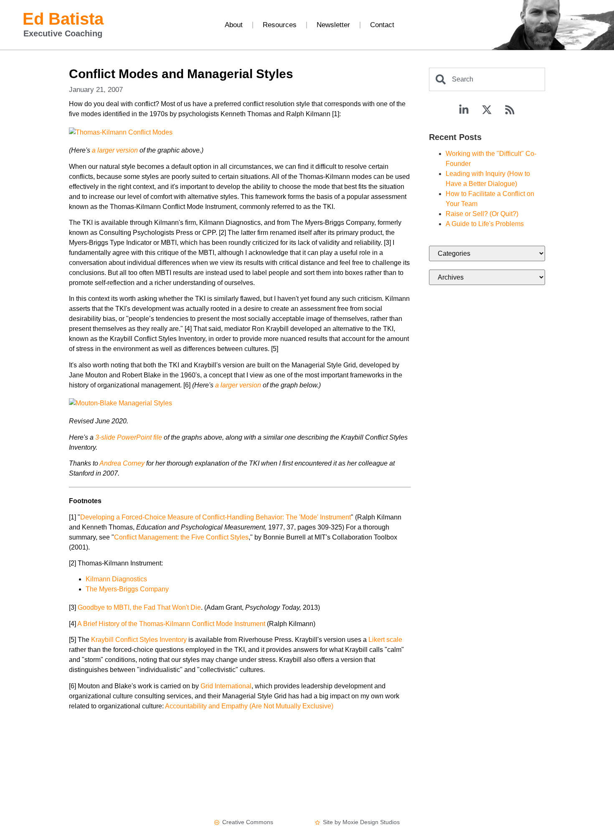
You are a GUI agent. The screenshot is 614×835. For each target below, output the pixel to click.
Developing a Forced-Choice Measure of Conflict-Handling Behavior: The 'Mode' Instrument (215, 517)
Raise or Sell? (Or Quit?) (482, 213)
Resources (280, 25)
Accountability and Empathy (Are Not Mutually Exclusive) (249, 706)
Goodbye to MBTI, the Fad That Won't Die (139, 607)
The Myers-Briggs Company (127, 589)
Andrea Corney (122, 463)
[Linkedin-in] (464, 109)
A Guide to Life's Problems (485, 223)
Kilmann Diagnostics (116, 579)
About (234, 25)
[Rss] (510, 109)
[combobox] (487, 79)
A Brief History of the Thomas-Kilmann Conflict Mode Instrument (171, 623)
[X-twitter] (487, 109)
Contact (382, 25)
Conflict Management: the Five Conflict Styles (181, 537)
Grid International (225, 686)
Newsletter (333, 25)
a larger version (115, 150)
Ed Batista (63, 19)
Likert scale (385, 639)
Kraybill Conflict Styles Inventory (139, 639)
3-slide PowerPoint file (128, 437)
